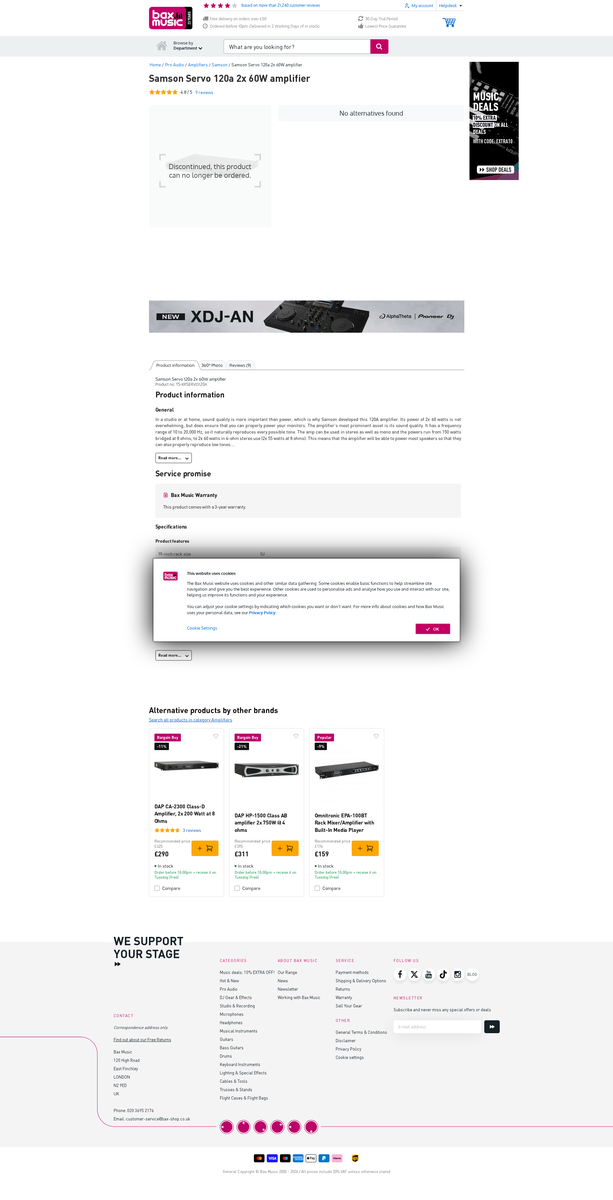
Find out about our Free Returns (142, 1039)
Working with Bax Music (299, 997)
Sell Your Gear (349, 1005)
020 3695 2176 (140, 1110)
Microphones (232, 1014)
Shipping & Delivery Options (361, 980)
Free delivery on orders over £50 (238, 18)
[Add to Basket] (204, 848)
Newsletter (288, 989)
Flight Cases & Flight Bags (244, 1097)
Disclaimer (346, 1040)
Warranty (344, 997)
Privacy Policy (262, 612)
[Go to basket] (449, 19)
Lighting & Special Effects (243, 1072)
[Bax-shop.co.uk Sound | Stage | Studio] (170, 18)
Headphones (231, 1022)
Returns (343, 989)
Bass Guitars (232, 1047)
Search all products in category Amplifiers (190, 719)
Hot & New (229, 980)
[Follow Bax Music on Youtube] (429, 974)
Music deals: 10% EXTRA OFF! (247, 972)
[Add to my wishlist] (215, 736)
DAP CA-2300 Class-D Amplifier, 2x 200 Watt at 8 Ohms (184, 813)
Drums (226, 1056)
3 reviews (192, 830)
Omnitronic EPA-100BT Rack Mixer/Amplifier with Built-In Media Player (344, 822)
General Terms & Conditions (361, 1032)
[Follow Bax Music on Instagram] (457, 974)
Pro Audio (228, 989)
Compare (171, 888)
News (283, 980)
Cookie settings (350, 1057)
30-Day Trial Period (381, 18)
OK (436, 628)
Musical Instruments (238, 1030)
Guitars (226, 1039)
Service (345, 960)
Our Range (287, 972)
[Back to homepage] (162, 45)
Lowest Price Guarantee (385, 26)
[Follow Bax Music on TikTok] (443, 974)
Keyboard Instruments (240, 1064)
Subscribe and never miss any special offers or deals (442, 1009)
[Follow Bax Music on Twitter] (414, 974)
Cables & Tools (233, 1081)
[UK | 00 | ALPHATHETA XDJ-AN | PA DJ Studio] (306, 316)
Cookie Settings (202, 627)
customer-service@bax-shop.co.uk (158, 1118)
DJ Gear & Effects (236, 997)
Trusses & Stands (236, 1089)
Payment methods (352, 972)
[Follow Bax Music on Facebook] (400, 974)
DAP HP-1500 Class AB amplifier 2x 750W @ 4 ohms (261, 822)
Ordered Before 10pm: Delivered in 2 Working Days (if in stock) (265, 26)
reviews (204, 92)
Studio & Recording (237, 1005)
